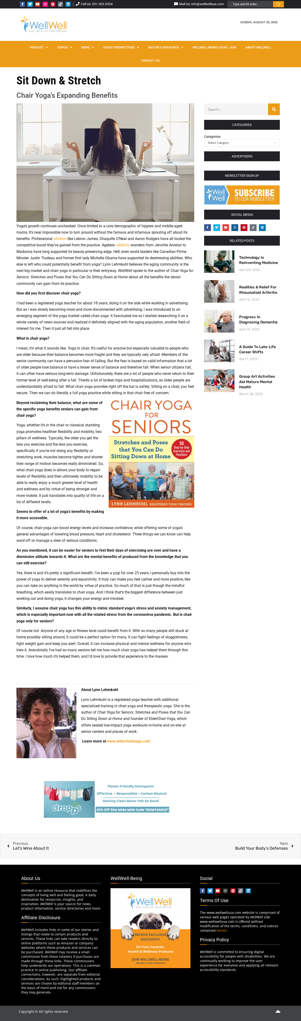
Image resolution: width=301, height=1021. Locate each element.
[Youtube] (37, 4)
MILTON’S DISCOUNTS (163, 47)
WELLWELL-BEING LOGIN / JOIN (214, 47)
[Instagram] (45, 4)
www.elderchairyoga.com (128, 741)
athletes (60, 238)
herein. (222, 930)
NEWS (85, 47)
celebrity (123, 245)
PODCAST (37, 47)
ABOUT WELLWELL (258, 47)
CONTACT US (150, 60)
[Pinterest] (52, 4)
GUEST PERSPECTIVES (119, 47)
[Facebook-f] (22, 4)
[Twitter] (29, 4)
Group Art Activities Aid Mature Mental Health (257, 381)
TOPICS (62, 47)
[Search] (274, 109)
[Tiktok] (60, 4)
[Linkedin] (68, 4)
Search (278, 4)
